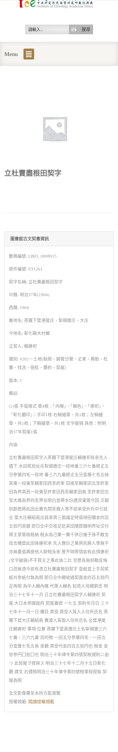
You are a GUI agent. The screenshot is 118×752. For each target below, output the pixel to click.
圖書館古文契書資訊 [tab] (29, 238)
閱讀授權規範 (41, 701)
